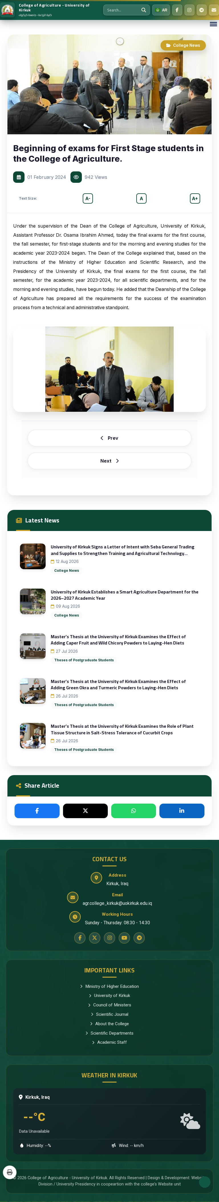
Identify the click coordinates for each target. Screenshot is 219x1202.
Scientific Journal (112, 1014)
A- (87, 198)
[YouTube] (124, 938)
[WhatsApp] (133, 811)
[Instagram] (189, 10)
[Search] (143, 10)
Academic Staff (112, 1042)
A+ (195, 198)
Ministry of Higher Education (112, 986)
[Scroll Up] (204, 1182)
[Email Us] (214, 10)
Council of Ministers (112, 1005)
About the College (112, 1023)
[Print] (10, 1172)
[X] (85, 811)
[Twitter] (94, 938)
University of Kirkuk (112, 995)
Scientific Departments (112, 1033)
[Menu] (213, 24)
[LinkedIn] (181, 811)
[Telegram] (202, 10)
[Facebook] (177, 10)
